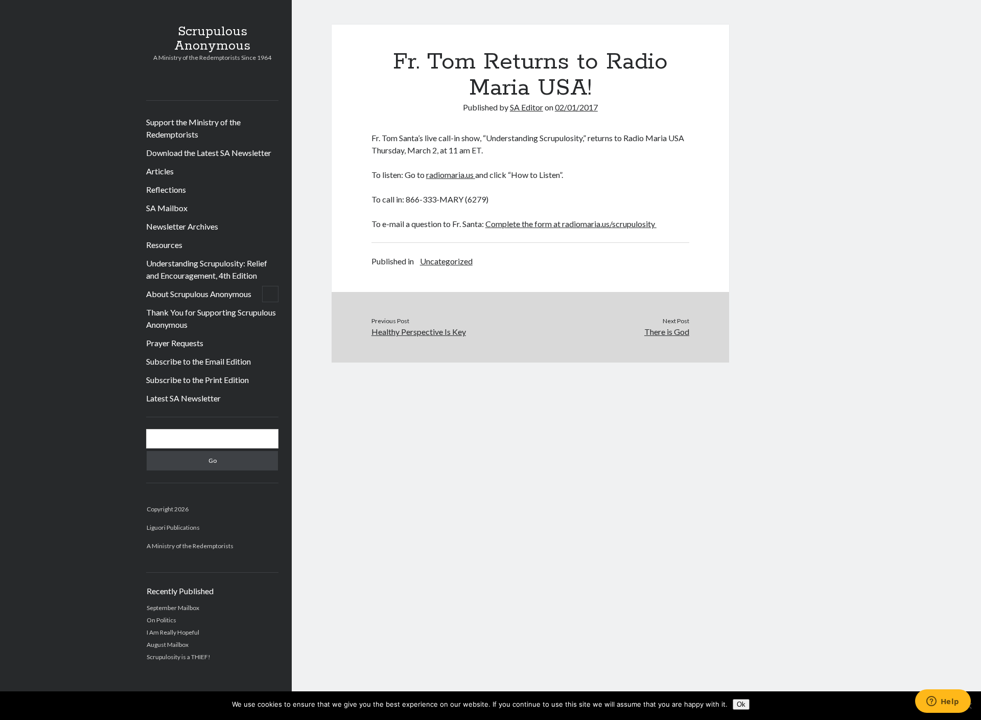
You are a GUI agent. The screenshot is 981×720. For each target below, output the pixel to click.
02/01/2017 (576, 107)
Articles (160, 171)
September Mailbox (173, 608)
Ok (741, 704)
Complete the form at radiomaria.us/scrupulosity (570, 224)
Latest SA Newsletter (183, 398)
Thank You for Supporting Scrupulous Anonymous (211, 318)
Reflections (166, 189)
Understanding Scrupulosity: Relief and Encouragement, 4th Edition (206, 269)
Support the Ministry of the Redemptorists (193, 128)
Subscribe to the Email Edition (198, 361)
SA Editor (526, 107)
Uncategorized (446, 261)
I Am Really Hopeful (173, 632)
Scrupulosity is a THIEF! (179, 657)
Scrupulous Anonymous (212, 39)
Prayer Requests (174, 343)
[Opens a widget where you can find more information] (943, 702)
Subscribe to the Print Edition (197, 380)
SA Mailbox (167, 208)
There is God (666, 331)
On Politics (161, 620)
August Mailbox (168, 644)
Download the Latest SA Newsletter (208, 153)
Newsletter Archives (182, 226)
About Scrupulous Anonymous (198, 294)
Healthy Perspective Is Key (418, 331)
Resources (164, 245)
